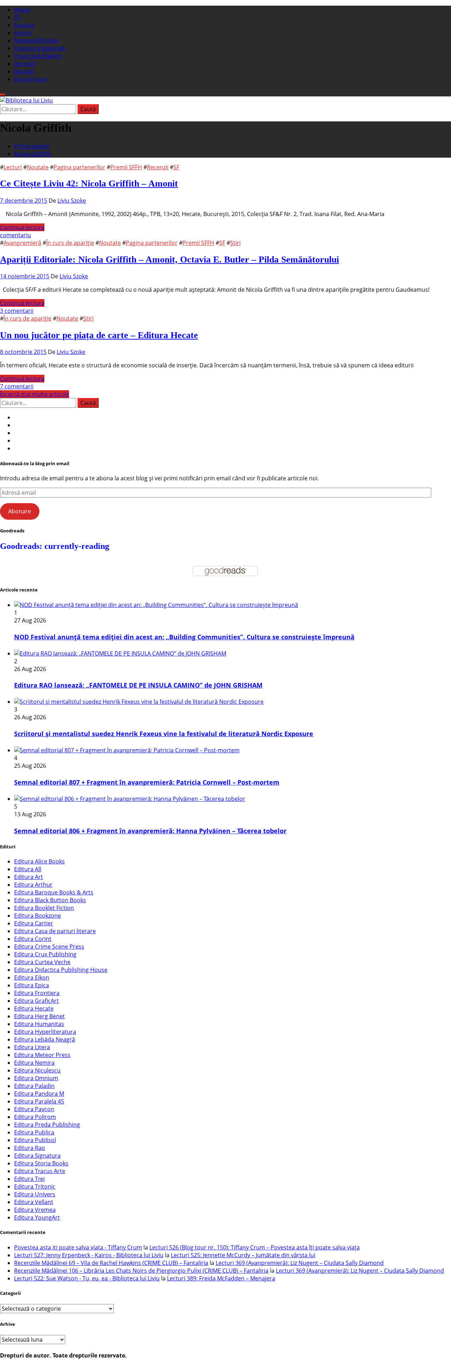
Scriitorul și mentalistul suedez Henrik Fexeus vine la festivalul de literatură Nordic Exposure (163, 733)
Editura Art (28, 877)
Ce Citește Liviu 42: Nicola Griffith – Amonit (89, 183)
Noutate (38, 167)
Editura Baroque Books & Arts (53, 892)
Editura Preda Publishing (47, 1124)
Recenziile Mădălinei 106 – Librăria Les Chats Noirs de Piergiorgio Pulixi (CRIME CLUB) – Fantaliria (141, 1270)
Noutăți (24, 71)
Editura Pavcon (34, 1109)
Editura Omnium (36, 1078)
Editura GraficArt (36, 1001)
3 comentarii (16, 311)
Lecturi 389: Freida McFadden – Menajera (221, 1278)
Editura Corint (32, 939)
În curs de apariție (70, 243)
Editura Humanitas (39, 1024)
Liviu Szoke (71, 200)
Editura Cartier (33, 923)
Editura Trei (29, 1179)
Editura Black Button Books (50, 900)
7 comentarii (16, 386)
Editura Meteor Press (42, 1055)
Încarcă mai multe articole (34, 394)
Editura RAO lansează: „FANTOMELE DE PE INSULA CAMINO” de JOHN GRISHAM (138, 685)
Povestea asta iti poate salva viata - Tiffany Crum (78, 1247)
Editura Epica (31, 985)
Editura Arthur (33, 884)
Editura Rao (29, 1148)
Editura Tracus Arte (39, 1171)
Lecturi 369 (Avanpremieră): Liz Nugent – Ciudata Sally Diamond (300, 1263)
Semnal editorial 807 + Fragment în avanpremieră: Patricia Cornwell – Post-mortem (146, 782)
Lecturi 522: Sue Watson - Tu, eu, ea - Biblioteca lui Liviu (87, 1278)
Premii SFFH (126, 167)
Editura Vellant (33, 1202)
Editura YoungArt (37, 1217)
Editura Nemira (34, 1063)
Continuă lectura (22, 227)
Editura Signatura (37, 1155)
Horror (23, 33)
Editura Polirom (35, 1117)
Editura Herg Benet (39, 1016)
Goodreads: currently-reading (54, 546)
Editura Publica (34, 1132)
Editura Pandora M (39, 1093)
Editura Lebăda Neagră (44, 1039)
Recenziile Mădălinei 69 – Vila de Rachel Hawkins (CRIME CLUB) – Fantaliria (111, 1263)
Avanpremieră (22, 243)
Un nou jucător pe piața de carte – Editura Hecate (99, 335)
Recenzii (25, 64)
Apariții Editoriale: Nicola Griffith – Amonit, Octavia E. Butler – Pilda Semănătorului (169, 259)
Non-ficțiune (30, 79)
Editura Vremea (35, 1210)
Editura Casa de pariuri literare (55, 931)
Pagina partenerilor (79, 167)
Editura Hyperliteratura (45, 1032)
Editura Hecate (34, 1008)
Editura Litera (32, 1047)
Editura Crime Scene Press (49, 946)
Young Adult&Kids (38, 56)
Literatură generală (39, 48)
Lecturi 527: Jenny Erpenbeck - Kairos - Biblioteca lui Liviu (88, 1255)
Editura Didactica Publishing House (60, 970)
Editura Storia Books (41, 1163)
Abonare (19, 511)
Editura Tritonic (34, 1186)
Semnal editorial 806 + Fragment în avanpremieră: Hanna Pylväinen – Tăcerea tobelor (150, 831)
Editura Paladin (34, 1086)
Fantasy (24, 25)
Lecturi (13, 167)
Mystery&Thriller (36, 40)
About (22, 9)
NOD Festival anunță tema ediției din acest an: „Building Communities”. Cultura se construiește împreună (184, 637)
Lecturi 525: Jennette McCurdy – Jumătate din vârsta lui (243, 1255)
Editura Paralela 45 (39, 1101)
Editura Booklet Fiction (44, 908)
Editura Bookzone (37, 915)
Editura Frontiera (37, 993)
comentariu (15, 235)
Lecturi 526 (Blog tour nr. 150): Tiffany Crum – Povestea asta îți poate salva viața (254, 1247)
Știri (235, 243)
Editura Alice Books (39, 861)
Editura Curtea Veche (42, 962)
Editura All (27, 869)
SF (17, 17)
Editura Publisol (35, 1140)
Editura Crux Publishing (45, 954)
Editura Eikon (31, 977)
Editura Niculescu (37, 1070)
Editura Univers (34, 1194)
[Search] (3, 95)
